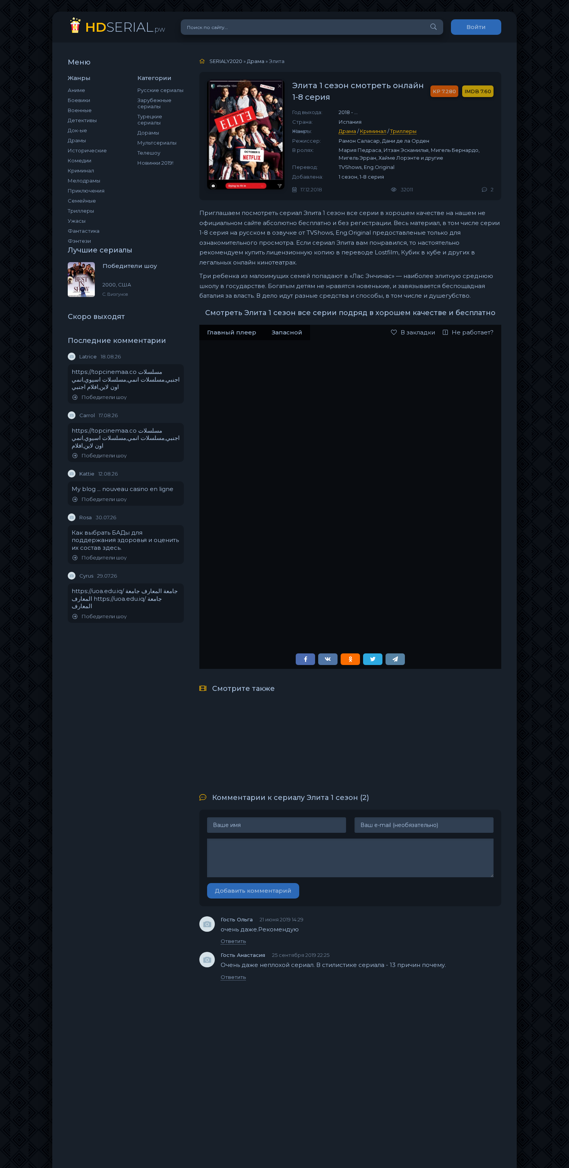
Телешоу (148, 153)
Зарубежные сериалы (154, 103)
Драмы (77, 140)
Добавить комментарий (253, 890)
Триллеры (81, 211)
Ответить (233, 941)
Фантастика (83, 231)
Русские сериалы (160, 90)
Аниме (76, 90)
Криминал (81, 170)
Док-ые (77, 130)
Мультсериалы (157, 143)
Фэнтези (79, 241)
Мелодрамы (84, 180)
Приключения (86, 191)
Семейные (82, 201)
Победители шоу (104, 397)
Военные (80, 110)
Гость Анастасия (243, 955)
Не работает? (473, 332)
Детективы (82, 120)
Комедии (79, 160)
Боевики (79, 100)
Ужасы (77, 221)
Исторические (87, 150)
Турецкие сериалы (149, 119)
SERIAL (125, 27)
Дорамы (148, 133)
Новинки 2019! (155, 163)
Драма (347, 131)
